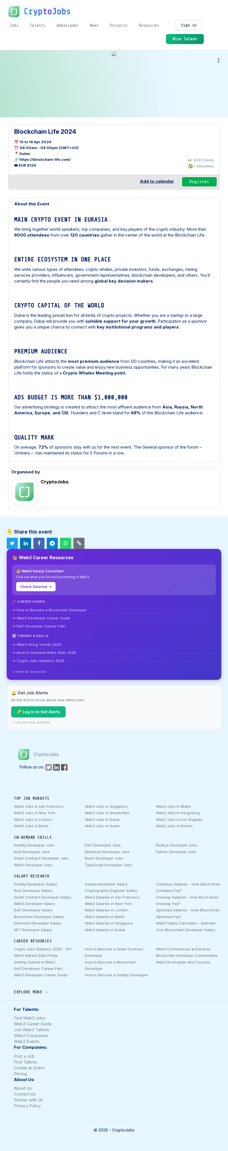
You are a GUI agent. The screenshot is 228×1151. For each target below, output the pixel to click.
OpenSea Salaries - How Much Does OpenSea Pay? (188, 913)
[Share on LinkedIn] (25, 543)
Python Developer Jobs (176, 852)
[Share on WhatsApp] (65, 543)
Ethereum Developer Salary (37, 923)
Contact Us (25, 1094)
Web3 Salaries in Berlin (105, 916)
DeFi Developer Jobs (103, 845)
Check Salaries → (36, 586)
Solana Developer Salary (106, 884)
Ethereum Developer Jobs (107, 852)
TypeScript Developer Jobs (108, 865)
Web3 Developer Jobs (33, 865)
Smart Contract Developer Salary (42, 897)
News (94, 25)
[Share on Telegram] (52, 543)
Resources (149, 25)
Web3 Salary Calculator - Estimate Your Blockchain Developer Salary (185, 926)
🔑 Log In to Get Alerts (38, 711)
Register (199, 181)
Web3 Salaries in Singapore (109, 923)
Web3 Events (26, 1041)
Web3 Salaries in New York (108, 903)
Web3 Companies (31, 1035)
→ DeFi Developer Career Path (38, 626)
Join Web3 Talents (31, 1029)
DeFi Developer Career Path (38, 968)
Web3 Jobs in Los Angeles (179, 819)
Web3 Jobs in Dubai (102, 819)
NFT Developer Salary (33, 930)
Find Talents (25, 1062)
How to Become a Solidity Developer (116, 975)
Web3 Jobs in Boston (174, 826)
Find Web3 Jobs (29, 1018)
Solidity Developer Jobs (34, 845)
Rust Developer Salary (33, 890)
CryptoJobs (47, 11)
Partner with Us (28, 1100)
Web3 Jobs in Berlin (31, 826)
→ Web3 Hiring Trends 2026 (36, 644)
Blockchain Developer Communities (187, 955)
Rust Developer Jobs (32, 852)
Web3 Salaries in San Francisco (112, 897)
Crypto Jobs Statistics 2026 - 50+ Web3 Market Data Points (43, 952)
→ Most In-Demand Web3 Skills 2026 (44, 652)
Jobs (14, 25)
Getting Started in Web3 (34, 962)
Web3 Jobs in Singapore (106, 806)
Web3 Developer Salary (34, 903)
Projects (119, 25)
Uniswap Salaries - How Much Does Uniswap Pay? (187, 900)
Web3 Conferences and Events (183, 949)
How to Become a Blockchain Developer (110, 965)
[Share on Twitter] (12, 543)
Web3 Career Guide (33, 1023)
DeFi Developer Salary (33, 910)
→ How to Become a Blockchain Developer (49, 610)
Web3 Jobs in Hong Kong (178, 813)
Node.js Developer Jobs (176, 845)
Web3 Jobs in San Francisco (39, 806)
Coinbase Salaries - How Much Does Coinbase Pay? (188, 887)
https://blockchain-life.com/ (45, 159)
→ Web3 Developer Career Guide (41, 618)
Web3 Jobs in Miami (173, 806)
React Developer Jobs (104, 858)
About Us (23, 1088)
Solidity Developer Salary (35, 884)
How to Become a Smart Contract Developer (114, 952)
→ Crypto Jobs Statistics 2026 (38, 660)
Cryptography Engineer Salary (111, 890)
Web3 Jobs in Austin (102, 826)
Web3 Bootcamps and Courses (183, 962)
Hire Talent (185, 39)
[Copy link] (79, 543)
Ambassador (67, 25)
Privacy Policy (27, 1105)
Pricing (20, 1073)
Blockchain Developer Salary (39, 916)
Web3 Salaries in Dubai (105, 930)
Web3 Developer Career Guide (41, 975)
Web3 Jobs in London (33, 819)
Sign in (189, 25)
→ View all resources (29, 672)
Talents (37, 25)
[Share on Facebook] (38, 543)
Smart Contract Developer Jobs (41, 858)
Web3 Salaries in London (106, 910)
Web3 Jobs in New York (34, 813)
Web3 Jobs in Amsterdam (107, 813)
